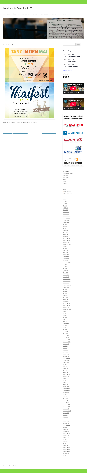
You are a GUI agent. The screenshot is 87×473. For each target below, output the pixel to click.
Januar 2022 (66, 301)
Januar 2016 (66, 402)
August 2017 (66, 378)
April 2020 (65, 331)
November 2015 (66, 407)
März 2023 (65, 273)
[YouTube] (68, 77)
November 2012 (66, 447)
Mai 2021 (65, 317)
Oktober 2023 (66, 260)
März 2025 (65, 232)
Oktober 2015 (66, 409)
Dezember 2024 (66, 238)
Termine (35, 14)
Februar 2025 (66, 234)
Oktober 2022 (66, 283)
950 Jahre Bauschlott (68, 173)
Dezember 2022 (66, 279)
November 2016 (66, 390)
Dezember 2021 (66, 303)
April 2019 (65, 350)
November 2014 (66, 425)
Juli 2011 (65, 455)
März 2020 (65, 333)
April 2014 (65, 429)
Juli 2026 (65, 201)
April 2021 (65, 319)
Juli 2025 (65, 224)
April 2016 (65, 396)
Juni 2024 (65, 246)
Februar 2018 (66, 372)
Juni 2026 (65, 204)
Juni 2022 (65, 291)
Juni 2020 (65, 327)
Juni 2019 (65, 346)
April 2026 (65, 208)
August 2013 (66, 437)
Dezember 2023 (66, 256)
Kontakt (54, 14)
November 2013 (66, 433)
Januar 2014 (66, 431)
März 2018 (65, 370)
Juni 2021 (65, 315)
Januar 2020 (66, 338)
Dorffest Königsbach (74, 56)
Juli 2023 (65, 264)
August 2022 (66, 287)
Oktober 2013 (66, 435)
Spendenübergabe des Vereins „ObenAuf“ (15, 133)
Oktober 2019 (66, 344)
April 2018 (65, 368)
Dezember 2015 (66, 405)
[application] (73, 88)
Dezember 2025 (66, 216)
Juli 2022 (65, 289)
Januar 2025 (66, 236)
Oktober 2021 (66, 307)
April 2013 (65, 445)
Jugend (64, 181)
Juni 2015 (65, 415)
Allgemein (27, 122)
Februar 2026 (66, 212)
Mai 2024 (65, 248)
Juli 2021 (65, 313)
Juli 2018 (65, 364)
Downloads (44, 14)
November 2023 (66, 258)
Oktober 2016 (66, 392)
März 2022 (65, 297)
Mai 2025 (65, 228)
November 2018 (66, 358)
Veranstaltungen (68, 193)
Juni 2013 (65, 441)
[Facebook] (64, 77)
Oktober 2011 (66, 453)
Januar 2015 (66, 423)
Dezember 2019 (66, 340)
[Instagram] (66, 77)
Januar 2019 (66, 356)
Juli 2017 (65, 380)
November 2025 (66, 218)
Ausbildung (25, 14)
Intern (64, 179)
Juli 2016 (65, 394)
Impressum (63, 14)
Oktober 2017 (66, 376)
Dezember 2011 (66, 449)
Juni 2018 (65, 366)
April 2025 (65, 230)
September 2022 (67, 285)
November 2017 (66, 374)
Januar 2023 (66, 277)
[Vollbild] (81, 92)
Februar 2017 (66, 384)
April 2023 (65, 271)
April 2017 (65, 382)
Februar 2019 (66, 354)
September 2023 (67, 262)
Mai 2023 (65, 268)
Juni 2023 (65, 266)
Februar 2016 (66, 400)
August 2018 (66, 362)
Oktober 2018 (66, 360)
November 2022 (66, 281)
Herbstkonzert (72, 61)
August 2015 (66, 413)
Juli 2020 (65, 325)
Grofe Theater (66, 177)
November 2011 (66, 451)
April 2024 (65, 250)
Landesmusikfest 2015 (49, 133)
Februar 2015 (66, 421)
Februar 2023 (66, 275)
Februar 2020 (66, 335)
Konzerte (65, 183)
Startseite (6, 14)
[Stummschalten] (79, 92)
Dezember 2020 (66, 323)
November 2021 (66, 305)
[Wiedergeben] (65, 92)
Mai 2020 (65, 329)
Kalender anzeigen (68, 70)
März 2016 (65, 398)
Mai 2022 (65, 293)
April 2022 (65, 295)
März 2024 (65, 252)
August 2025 (66, 222)
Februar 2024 (66, 254)
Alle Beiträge (67, 191)
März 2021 (65, 321)
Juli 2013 (65, 439)
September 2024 (67, 244)
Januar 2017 (66, 386)
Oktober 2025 (66, 220)
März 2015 (65, 419)
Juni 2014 (65, 427)
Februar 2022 (66, 299)
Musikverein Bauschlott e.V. (17, 8)
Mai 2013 (65, 443)
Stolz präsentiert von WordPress (10, 465)
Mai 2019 (65, 348)
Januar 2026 (66, 214)
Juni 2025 (65, 226)
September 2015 (67, 411)
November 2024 (66, 240)
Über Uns (16, 14)
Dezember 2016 (66, 388)
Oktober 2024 (66, 242)
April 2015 (65, 417)
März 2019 (65, 352)
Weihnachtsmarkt (73, 66)
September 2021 (67, 309)
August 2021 (66, 311)
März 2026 (65, 210)
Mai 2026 (65, 206)
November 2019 (66, 342)
